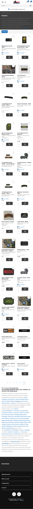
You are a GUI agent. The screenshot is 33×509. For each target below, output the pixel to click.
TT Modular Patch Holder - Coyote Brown (8, 163)
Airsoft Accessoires (7, 12)
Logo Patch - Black (22, 221)
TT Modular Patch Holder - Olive (7, 192)
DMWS (23, 499)
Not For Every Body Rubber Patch (7, 133)
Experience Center (15, 441)
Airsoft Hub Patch (7, 336)
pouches (16, 432)
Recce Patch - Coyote (8, 221)
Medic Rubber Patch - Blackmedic (8, 278)
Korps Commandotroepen (22, 399)
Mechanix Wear (10, 420)
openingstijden (5, 443)
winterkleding (15, 430)
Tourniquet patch (22, 336)
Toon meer (24, 27)
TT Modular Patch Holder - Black (7, 104)
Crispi (20, 412)
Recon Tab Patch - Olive (24, 103)
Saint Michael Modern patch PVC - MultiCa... (23, 308)
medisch (4, 403)
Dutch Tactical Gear (9, 414)
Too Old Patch (21, 75)
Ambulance (12, 401)
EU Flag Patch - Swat (23, 249)
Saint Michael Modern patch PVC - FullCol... (8, 250)
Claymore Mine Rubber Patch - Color (8, 308)
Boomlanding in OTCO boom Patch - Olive (23, 46)
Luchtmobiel (5, 399)
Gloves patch (21, 363)
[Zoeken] (30, 5)
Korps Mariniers (12, 399)
